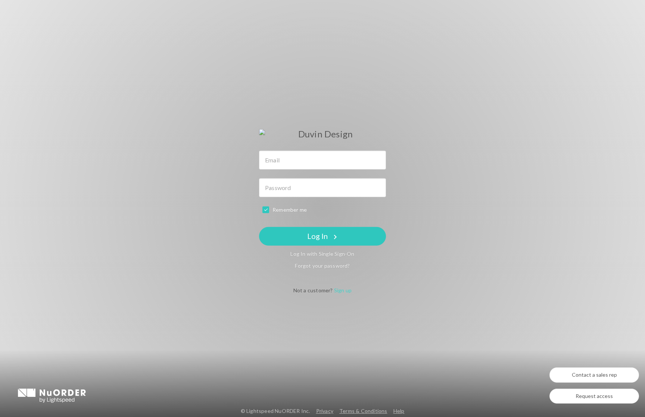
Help (399, 411)
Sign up (343, 290)
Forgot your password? (322, 265)
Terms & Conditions (363, 411)
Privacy (324, 411)
